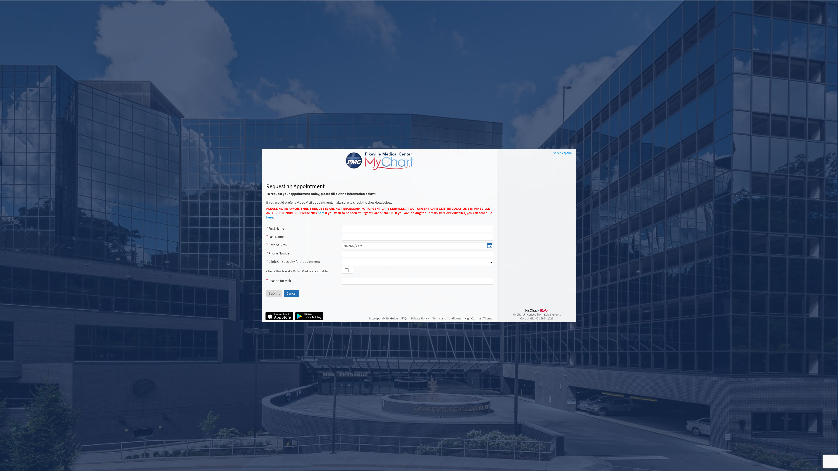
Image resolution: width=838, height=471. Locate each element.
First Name (276, 228)
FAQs (404, 318)
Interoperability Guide (383, 318)
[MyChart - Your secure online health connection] (379, 161)
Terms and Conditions (447, 318)
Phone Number (279, 253)
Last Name (276, 236)
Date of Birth (277, 245)
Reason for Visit (279, 280)
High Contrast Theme (478, 318)
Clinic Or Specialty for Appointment (294, 261)
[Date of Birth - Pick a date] (489, 246)
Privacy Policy (420, 318)
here (321, 213)
